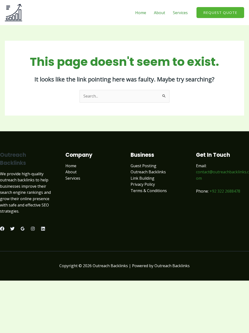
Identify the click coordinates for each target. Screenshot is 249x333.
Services (180, 12)
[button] (220, 12)
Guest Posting (143, 165)
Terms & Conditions (149, 190)
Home (140, 12)
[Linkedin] (43, 228)
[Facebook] (2, 228)
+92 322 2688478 (225, 191)
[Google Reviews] (22, 228)
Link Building (142, 178)
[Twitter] (12, 228)
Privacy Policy (143, 184)
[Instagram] (33, 228)
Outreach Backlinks (148, 172)
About (159, 12)
